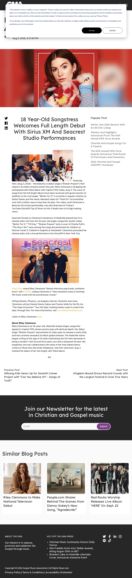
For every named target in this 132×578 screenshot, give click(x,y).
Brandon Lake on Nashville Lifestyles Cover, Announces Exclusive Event (70, 556)
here (39, 316)
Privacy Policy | (13, 572)
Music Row (17, 288)
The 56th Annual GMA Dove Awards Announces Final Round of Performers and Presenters (108, 154)
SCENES (27, 291)
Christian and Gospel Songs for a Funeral (108, 145)
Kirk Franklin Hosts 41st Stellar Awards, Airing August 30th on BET (71, 550)
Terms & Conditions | (34, 572)
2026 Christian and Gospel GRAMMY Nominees (105, 163)
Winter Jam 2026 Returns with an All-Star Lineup (108, 126)
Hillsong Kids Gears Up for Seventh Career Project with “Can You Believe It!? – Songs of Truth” (32, 377)
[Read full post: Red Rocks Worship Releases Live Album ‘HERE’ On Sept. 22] (110, 478)
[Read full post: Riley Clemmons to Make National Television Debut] (22, 478)
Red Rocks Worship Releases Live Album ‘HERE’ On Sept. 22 (106, 501)
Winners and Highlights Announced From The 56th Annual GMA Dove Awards (105, 135)
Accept (92, 30)
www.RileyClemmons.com (69, 310)
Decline (113, 30)
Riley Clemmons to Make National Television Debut (21, 501)
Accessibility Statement (59, 572)
